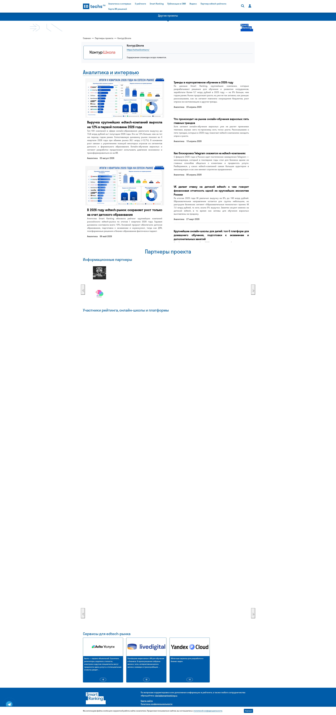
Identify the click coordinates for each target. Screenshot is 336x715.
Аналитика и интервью (119, 3)
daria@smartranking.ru (166, 695)
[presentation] (83, 289)
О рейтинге (140, 3)
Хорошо (248, 711)
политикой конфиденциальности (208, 711)
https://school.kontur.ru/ (138, 49)
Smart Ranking (157, 3)
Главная (87, 38)
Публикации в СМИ (176, 3)
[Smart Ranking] (96, 698)
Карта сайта (147, 701)
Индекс (193, 3)
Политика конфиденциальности (156, 704)
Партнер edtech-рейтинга (213, 3)
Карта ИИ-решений (117, 9)
